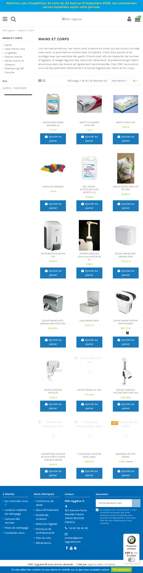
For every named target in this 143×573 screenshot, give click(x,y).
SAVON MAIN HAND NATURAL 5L (53, 124)
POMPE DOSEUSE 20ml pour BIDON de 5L (89, 256)
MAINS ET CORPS (12, 38)
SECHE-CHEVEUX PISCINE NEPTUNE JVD (125, 391)
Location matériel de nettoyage (16, 511)
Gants (8, 45)
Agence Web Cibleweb (101, 564)
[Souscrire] (136, 503)
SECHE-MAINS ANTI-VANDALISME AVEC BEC (53, 322)
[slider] (4, 94)
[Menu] (137, 536)
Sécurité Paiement (47, 510)
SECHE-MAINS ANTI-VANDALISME (126, 255)
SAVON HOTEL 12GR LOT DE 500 (126, 188)
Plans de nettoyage (16, 527)
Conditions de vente (45, 503)
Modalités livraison (42, 516)
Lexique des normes (12, 520)
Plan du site (43, 537)
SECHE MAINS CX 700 (89, 389)
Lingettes (11, 52)
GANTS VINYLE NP (125, 122)
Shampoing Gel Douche (14, 70)
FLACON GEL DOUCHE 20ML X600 (89, 455)
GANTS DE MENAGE (53, 186)
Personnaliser (121, 569)
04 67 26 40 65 (78, 528)
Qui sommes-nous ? (16, 503)
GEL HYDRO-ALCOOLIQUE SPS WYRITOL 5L (89, 189)
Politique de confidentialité (45, 530)
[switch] (131, 560)
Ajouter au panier (55, 138)
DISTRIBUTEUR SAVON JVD (53, 255)
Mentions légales (46, 524)
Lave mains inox (15, 48)
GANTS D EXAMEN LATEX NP (89, 124)
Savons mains (13, 56)
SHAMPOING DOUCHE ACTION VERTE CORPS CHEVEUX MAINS (53, 456)
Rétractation (43, 543)
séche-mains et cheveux (14, 62)
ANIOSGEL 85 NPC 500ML (126, 455)
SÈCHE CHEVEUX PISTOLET (53, 391)
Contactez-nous (15, 532)
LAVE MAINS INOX (89, 320)
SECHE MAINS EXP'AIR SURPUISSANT (126, 322)
